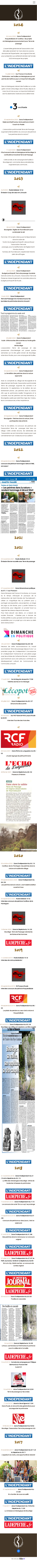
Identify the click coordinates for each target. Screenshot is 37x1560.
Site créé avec (15, 1559)
